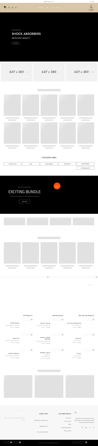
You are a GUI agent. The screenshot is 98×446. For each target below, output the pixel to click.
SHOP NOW (16, 43)
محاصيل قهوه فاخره (45, 356)
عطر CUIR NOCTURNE (13, 353)
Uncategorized (78, 325)
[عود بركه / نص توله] (58, 325)
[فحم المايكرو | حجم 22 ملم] (89, 325)
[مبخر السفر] (89, 340)
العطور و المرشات (77, 355)
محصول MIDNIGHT (45, 352)
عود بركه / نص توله (45, 323)
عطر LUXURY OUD (14, 323)
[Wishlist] (9, 8)
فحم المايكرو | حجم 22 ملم (74, 323)
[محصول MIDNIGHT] (58, 355)
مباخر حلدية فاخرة (77, 340)
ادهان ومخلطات (39, 325)
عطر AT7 (79, 353)
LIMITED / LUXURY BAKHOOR (45, 338)
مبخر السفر (78, 338)
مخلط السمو (16, 338)
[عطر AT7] (89, 355)
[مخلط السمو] (27, 340)
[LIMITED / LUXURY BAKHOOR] (58, 340)
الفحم (73, 325)
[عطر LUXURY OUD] (27, 325)
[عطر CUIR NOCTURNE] (27, 355)
